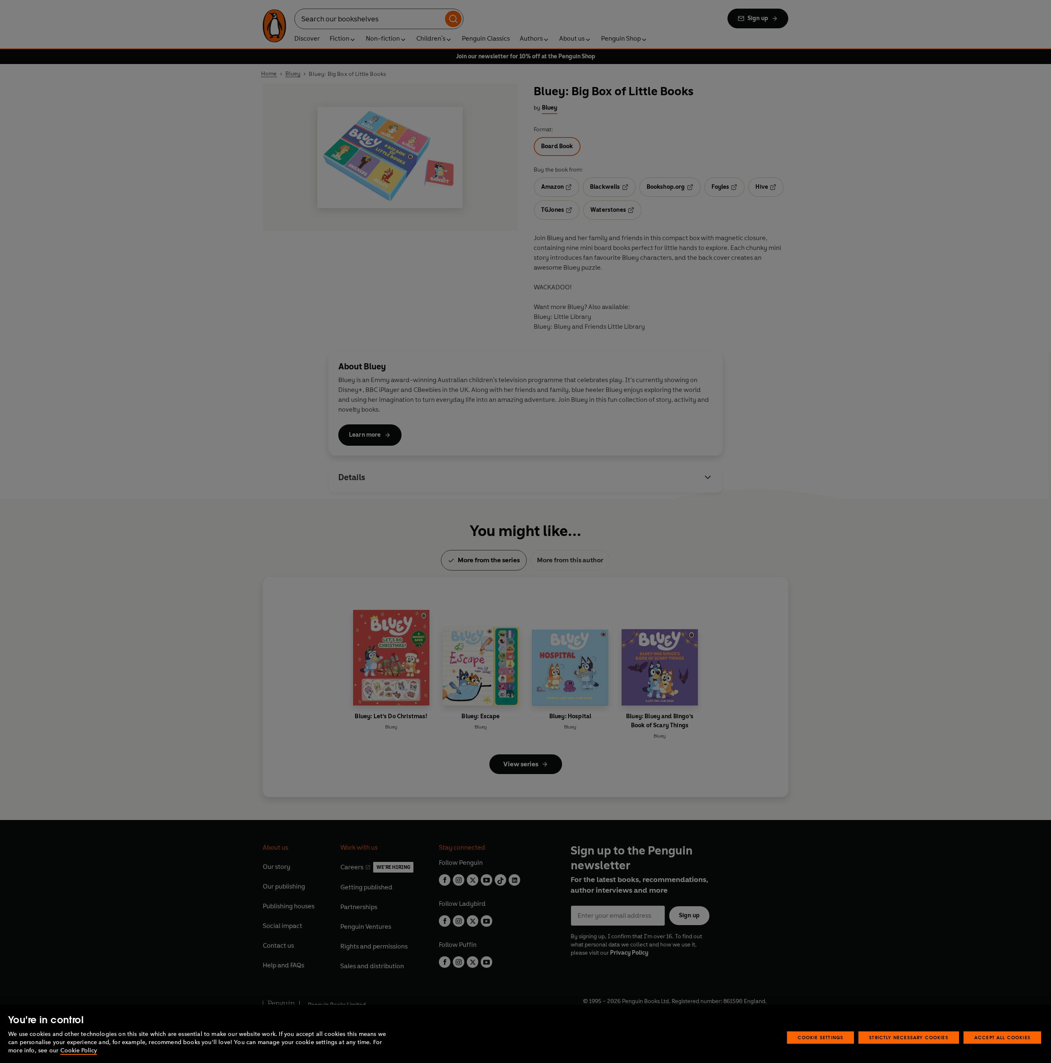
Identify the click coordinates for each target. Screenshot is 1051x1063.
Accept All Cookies (1002, 1037)
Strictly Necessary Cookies (908, 1037)
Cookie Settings (821, 1037)
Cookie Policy (78, 1050)
